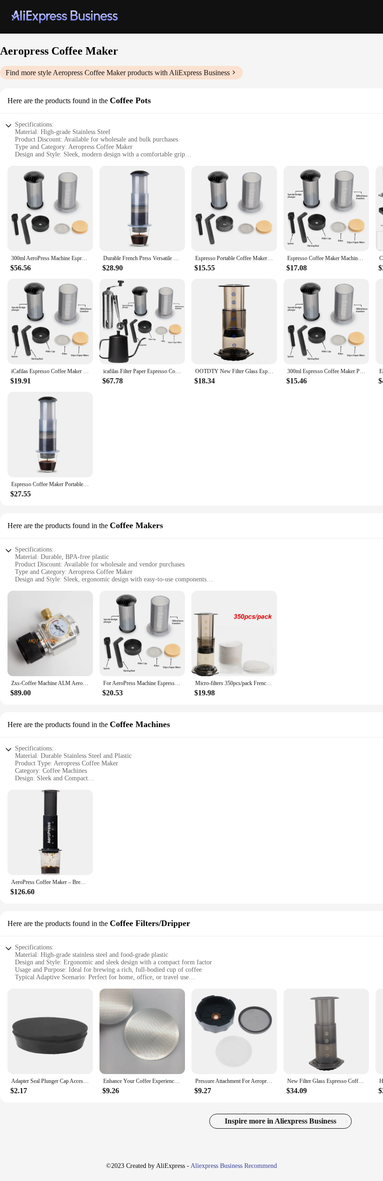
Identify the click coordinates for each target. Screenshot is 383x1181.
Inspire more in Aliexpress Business (280, 1121)
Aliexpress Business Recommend (234, 1165)
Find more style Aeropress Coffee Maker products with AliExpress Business (118, 73)
